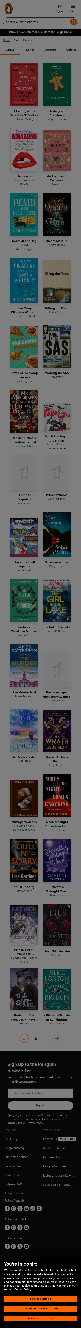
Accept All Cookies (40, 1318)
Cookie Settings (40, 1299)
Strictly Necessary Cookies (40, 1308)
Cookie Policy (22, 1289)
